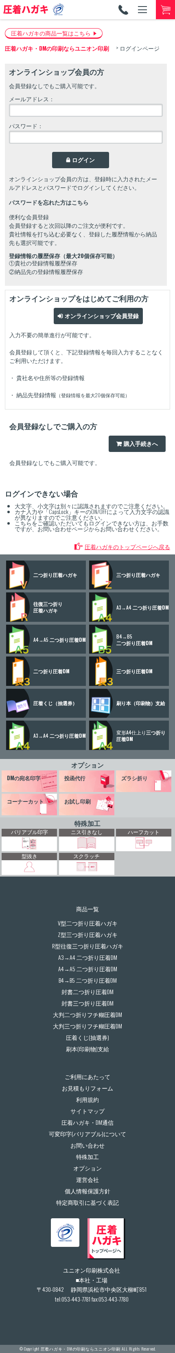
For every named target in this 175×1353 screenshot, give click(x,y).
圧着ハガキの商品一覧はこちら (51, 33)
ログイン (83, 160)
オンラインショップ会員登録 (102, 316)
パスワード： (26, 125)
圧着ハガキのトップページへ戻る (127, 546)
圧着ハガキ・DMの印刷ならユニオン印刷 (80, 1349)
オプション (87, 765)
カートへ (165, 9)
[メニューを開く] (142, 9)
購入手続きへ (141, 444)
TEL (123, 9)
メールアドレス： (32, 98)
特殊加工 (87, 823)
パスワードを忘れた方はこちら (49, 202)
